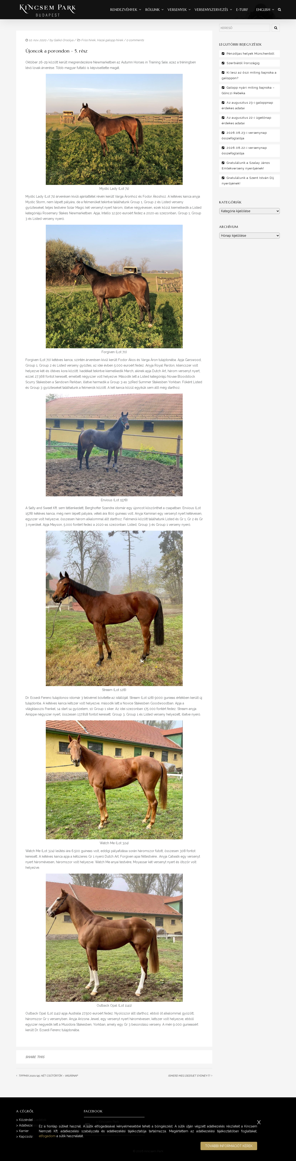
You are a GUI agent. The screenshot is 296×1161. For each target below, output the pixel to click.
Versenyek (177, 9)
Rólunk (152, 9)
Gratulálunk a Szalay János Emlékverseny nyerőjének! (246, 165)
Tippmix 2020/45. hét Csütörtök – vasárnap (48, 1075)
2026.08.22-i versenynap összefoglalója (244, 150)
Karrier (24, 1131)
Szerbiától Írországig (243, 63)
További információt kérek (229, 1146)
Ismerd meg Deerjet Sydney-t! (189, 1075)
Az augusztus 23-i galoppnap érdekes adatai (247, 105)
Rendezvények (123, 9)
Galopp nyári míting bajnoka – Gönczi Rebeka (248, 90)
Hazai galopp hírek (110, 40)
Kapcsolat (26, 1136)
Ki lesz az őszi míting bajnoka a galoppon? (249, 75)
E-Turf (242, 9)
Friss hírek (88, 40)
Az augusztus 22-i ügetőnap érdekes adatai (246, 120)
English (263, 9)
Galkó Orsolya (63, 40)
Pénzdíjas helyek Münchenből (250, 53)
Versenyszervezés (211, 9)
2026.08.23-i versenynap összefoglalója (244, 135)
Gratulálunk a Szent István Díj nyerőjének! (248, 180)
